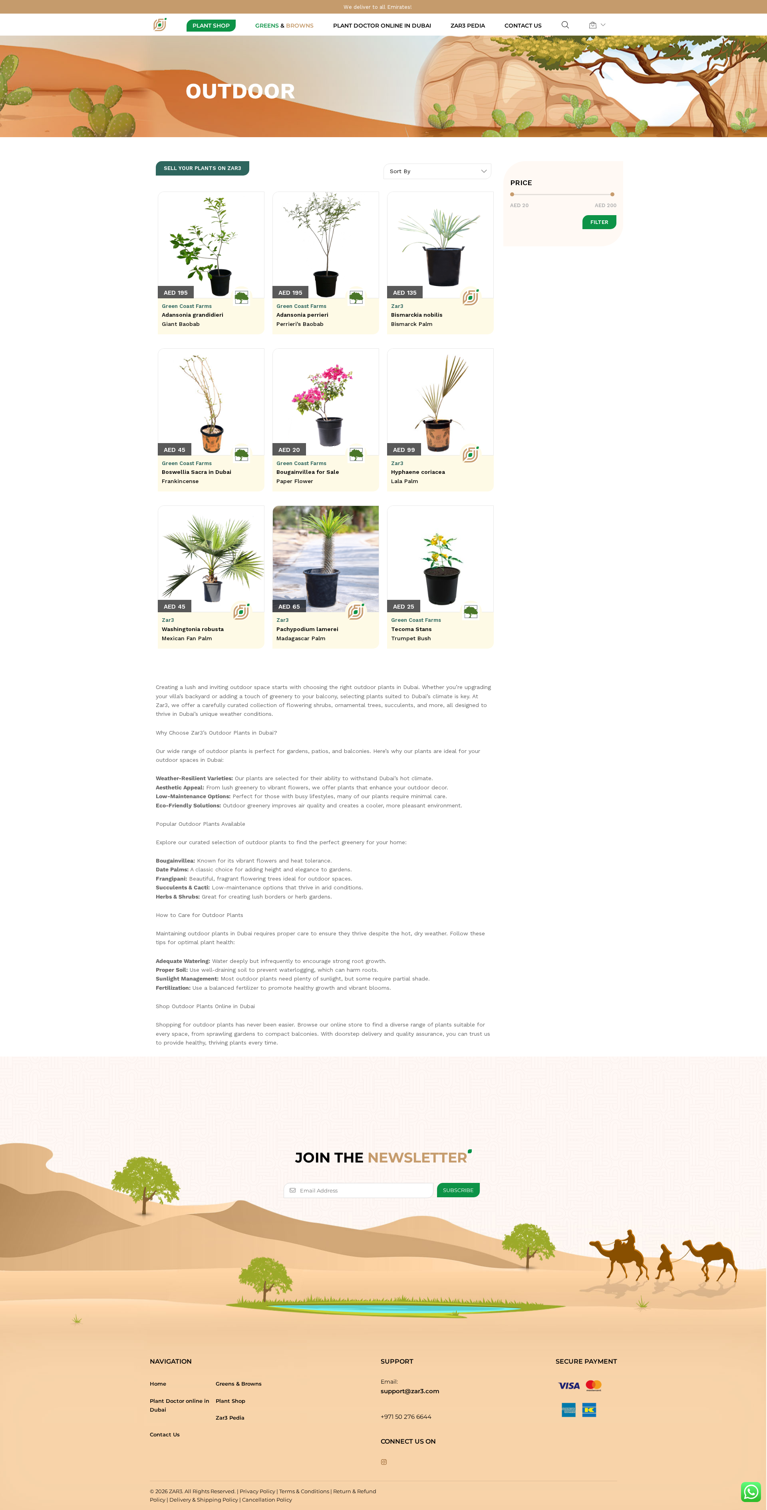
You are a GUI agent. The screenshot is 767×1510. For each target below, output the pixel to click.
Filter (599, 222)
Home (158, 1383)
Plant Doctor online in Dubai (382, 25)
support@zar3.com (410, 1391)
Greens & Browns (239, 1383)
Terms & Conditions (304, 1491)
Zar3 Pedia (468, 25)
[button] (593, 25)
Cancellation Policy (267, 1499)
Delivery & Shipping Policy (203, 1499)
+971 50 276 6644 (406, 1416)
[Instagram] (384, 1462)
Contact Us (523, 25)
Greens (284, 25)
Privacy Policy (257, 1491)
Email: (389, 1381)
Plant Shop (211, 25)
